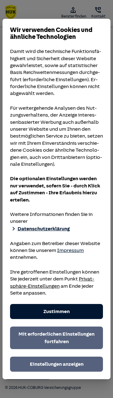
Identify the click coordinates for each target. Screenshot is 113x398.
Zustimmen (56, 311)
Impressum (70, 250)
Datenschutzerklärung (44, 229)
